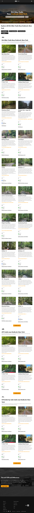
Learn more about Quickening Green (25, 226)
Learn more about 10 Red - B (9, 254)
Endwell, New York (29, 21)
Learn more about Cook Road (25, 143)
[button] (4, 31)
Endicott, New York (15, 21)
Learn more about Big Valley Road (9, 57)
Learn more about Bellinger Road (9, 143)
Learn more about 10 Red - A (25, 309)
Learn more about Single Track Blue (9, 226)
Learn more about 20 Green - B (25, 254)
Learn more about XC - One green (9, 282)
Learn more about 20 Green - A (25, 171)
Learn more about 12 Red (9, 171)
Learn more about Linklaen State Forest (25, 85)
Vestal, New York (22, 21)
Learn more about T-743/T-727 (9, 85)
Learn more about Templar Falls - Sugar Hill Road (25, 114)
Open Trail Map (4, 486)
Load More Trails (17, 325)
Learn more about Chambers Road (9, 114)
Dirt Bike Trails (10, 10)
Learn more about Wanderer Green (25, 199)
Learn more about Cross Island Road (25, 57)
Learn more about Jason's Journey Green (9, 199)
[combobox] (15, 16)
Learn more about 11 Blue (25, 282)
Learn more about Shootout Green (9, 309)
